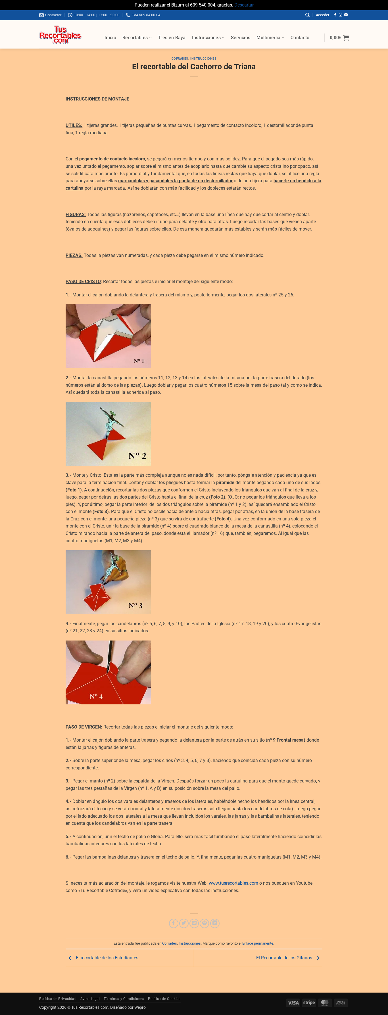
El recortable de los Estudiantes (106, 957)
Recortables (135, 37)
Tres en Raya (172, 37)
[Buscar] (307, 15)
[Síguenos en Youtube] (346, 15)
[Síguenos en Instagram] (340, 15)
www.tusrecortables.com (233, 883)
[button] (322, 15)
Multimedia (268, 37)
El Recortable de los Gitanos (284, 957)
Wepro (139, 1007)
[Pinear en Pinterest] (204, 923)
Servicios (241, 37)
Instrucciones (206, 37)
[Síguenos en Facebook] (335, 15)
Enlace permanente (257, 943)
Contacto (300, 37)
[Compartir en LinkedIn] (215, 923)
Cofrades (180, 58)
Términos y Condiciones (124, 999)
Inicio (110, 37)
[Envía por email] (194, 923)
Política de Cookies (164, 999)
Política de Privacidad (57, 999)
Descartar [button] (244, 5)
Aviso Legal (90, 999)
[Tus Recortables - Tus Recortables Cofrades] (67, 34)
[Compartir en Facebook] (173, 923)
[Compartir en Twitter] (184, 923)
